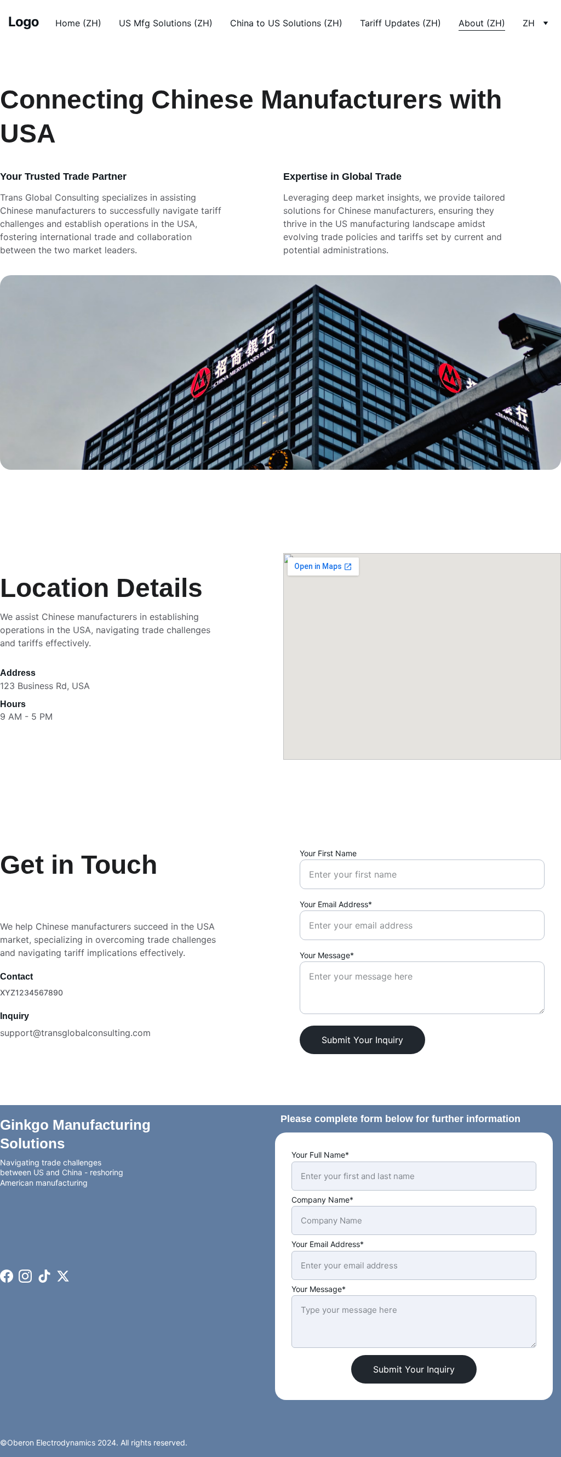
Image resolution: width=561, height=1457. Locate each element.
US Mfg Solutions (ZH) (166, 23)
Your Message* (327, 955)
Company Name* (322, 1199)
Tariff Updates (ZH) (400, 23)
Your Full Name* (320, 1154)
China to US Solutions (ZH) (286, 23)
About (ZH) (482, 23)
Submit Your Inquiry (362, 1039)
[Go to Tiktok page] (44, 1276)
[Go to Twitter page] (63, 1276)
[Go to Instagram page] (25, 1276)
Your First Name (328, 853)
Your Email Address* (336, 904)
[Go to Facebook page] (6, 1276)
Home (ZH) (78, 23)
